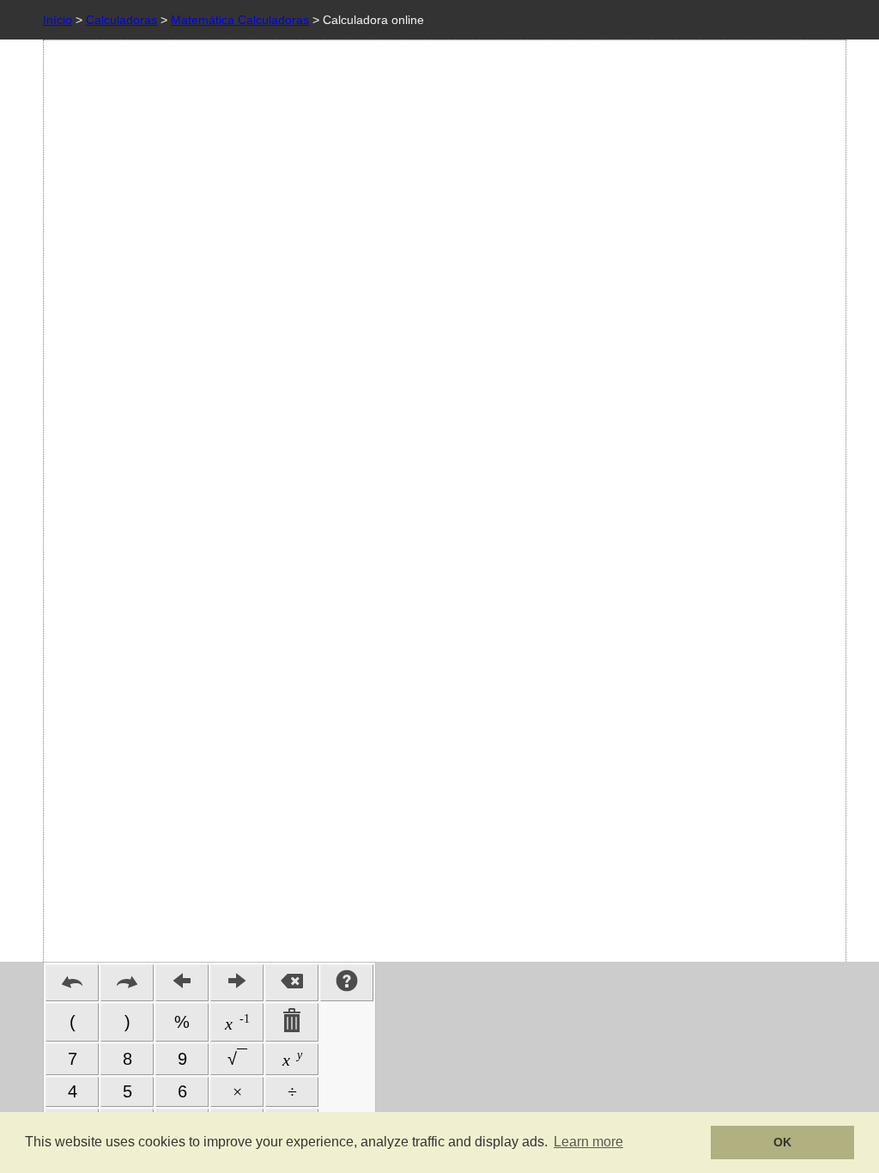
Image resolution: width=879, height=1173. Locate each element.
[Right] (237, 982)
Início (57, 20)
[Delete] (291, 982)
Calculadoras (121, 20)
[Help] (346, 982)
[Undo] (72, 982)
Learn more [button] (588, 1141)
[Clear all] (291, 1022)
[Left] (182, 982)
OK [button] (782, 1142)
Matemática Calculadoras (240, 20)
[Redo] (127, 982)
